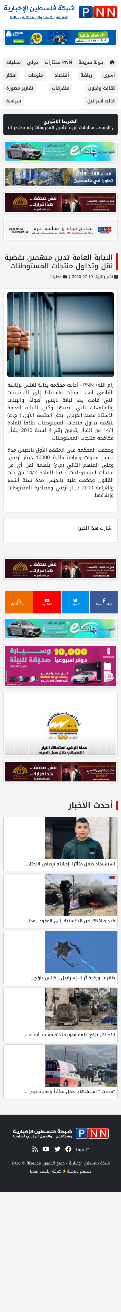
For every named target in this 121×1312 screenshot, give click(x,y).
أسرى (109, 75)
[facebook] (67, 1149)
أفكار (11, 75)
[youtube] (45, 1149)
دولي (33, 62)
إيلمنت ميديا (40, 1171)
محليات (13, 62)
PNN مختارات (58, 62)
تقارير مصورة (19, 88)
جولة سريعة (91, 62)
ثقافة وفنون (101, 88)
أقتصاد (62, 75)
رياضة (86, 75)
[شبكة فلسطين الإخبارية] (60, 10)
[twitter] (56, 1149)
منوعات (35, 75)
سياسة (13, 101)
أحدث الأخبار (90, 805)
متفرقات (61, 88)
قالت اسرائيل (101, 101)
